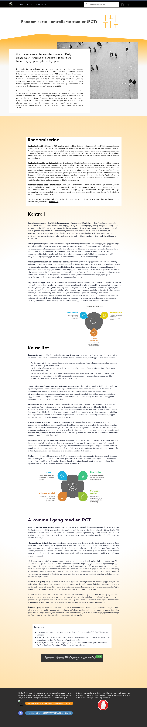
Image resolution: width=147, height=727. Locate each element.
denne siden (53, 202)
